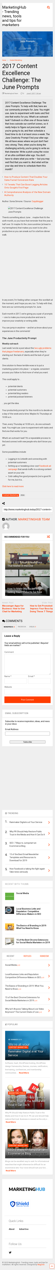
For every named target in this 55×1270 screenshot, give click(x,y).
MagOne (41, 1265)
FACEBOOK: (22, 627)
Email (31, 676)
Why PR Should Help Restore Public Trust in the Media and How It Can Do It (27, 1101)
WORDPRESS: (9, 627)
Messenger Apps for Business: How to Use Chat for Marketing (13, 608)
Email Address (11, 729)
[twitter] (10, 1252)
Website (8, 687)
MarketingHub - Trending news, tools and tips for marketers (14, 16)
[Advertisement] (27, 269)
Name (7, 676)
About (12, 1229)
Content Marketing (18, 1047)
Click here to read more (13, 486)
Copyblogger (37, 201)
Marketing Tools (17, 1093)
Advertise (23, 1229)
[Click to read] (27, 556)
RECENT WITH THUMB (17, 884)
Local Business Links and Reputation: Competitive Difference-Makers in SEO (28, 911)
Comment (9, 652)
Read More (24, 1073)
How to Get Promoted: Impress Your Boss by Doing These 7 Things (41, 608)
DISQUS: (32, 627)
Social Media (22, 893)
